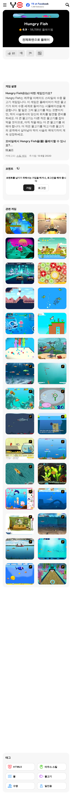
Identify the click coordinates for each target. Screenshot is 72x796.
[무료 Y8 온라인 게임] (16, 5)
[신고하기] (30, 53)
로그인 (42, 187)
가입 (28, 187)
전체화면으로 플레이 (36, 39)
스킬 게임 (21, 155)
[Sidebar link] (4, 5)
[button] (9, 150)
